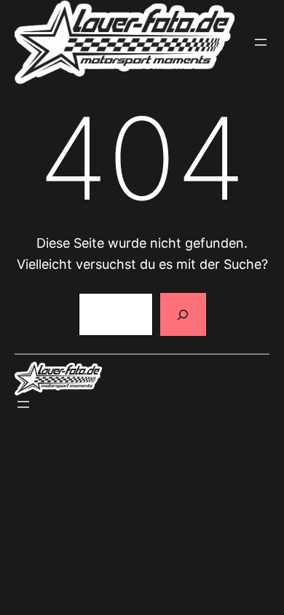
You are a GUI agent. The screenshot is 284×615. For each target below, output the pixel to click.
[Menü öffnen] (260, 42)
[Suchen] (182, 315)
